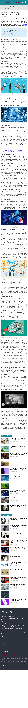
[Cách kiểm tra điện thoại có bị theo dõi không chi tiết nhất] (5, 535)
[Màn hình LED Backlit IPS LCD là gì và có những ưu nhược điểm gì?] (5, 557)
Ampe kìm (4, 646)
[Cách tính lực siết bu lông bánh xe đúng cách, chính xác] (5, 500)
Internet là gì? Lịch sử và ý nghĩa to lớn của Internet (12, 150)
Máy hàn (4, 642)
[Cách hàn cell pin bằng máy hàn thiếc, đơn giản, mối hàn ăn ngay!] (5, 441)
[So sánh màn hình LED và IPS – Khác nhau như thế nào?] (5, 579)
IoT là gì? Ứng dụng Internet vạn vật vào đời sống (12, 151)
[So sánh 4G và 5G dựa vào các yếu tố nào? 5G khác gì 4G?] (5, 594)
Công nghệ (8, 6)
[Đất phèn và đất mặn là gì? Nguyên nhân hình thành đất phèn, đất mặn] (5, 463)
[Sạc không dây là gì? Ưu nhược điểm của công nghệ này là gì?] (5, 527)
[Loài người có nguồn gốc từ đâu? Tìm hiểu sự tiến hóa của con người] (5, 455)
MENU (2, 3)
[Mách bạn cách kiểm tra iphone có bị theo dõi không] (5, 520)
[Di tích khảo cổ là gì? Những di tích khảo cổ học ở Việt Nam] (5, 507)
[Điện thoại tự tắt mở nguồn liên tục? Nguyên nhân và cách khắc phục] (5, 470)
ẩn (25, 30)
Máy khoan (4, 640)
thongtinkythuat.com (21, 24)
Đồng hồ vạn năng (6, 648)
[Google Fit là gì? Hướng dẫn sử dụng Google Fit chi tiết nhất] (5, 601)
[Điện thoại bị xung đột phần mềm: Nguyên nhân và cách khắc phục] (5, 492)
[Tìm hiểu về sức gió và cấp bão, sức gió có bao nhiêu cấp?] (5, 478)
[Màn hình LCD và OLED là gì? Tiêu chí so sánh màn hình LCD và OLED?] (5, 550)
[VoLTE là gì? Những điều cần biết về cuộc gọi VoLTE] (5, 564)
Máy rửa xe (4, 644)
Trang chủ (3, 6)
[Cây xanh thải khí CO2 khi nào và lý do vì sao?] (5, 448)
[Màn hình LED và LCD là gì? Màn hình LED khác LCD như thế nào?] (5, 572)
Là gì (12, 6)
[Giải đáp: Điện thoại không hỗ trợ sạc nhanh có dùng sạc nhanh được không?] (5, 542)
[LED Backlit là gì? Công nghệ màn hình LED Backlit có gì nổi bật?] (5, 587)
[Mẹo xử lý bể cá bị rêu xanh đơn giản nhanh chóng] (5, 485)
